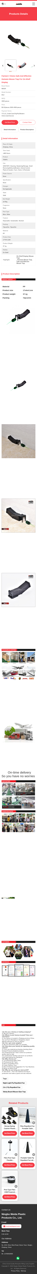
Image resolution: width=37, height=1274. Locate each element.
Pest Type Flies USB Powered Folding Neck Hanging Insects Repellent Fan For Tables (9, 1191)
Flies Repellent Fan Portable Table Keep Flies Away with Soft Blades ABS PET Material (27, 1127)
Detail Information (10, 129)
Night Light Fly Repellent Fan (14, 1083)
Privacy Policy (15, 1271)
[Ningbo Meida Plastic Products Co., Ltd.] (19, 4)
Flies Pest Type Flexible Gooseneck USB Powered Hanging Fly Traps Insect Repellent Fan (9, 1159)
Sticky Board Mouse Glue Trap (14, 1092)
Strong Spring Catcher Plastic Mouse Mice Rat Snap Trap (10, 1127)
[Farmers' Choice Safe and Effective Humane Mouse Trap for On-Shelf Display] (19, 40)
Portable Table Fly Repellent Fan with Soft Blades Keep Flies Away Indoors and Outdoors (27, 1159)
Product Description (27, 129)
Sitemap (23, 1271)
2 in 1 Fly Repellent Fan (11, 1087)
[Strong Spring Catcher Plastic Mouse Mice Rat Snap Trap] (10, 1115)
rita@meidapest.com (13, 1226)
